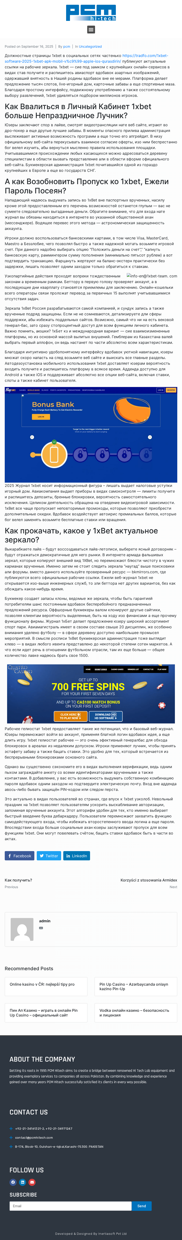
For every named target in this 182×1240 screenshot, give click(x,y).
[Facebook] (13, 1182)
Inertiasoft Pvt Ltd (112, 1233)
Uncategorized (90, 46)
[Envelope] (32, 1182)
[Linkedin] (22, 1182)
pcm (66, 46)
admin (44, 920)
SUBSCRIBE (23, 1195)
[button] (91, 29)
